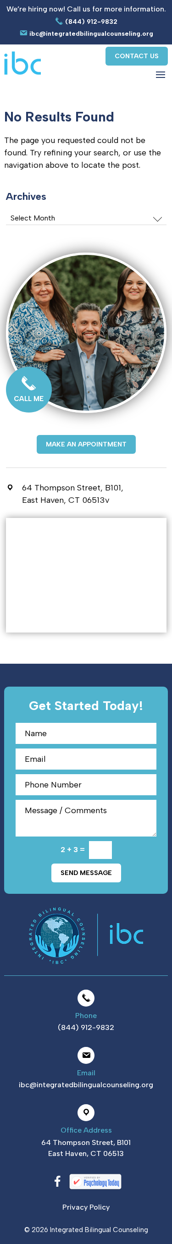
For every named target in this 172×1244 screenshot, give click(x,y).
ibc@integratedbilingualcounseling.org (90, 34)
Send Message (86, 873)
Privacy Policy (86, 1207)
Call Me (29, 399)
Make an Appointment (86, 444)
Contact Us (137, 56)
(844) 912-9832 (90, 21)
